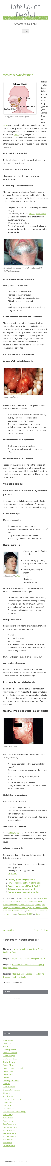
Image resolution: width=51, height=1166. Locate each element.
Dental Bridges (9, 1056)
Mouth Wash (8, 1102)
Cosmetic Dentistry (10, 1052)
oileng (37, 914)
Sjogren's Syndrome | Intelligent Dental (28, 958)
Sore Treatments (9, 1124)
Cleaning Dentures (10, 1049)
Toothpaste (7, 1142)
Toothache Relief (10, 1136)
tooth (16, 134)
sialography (14, 832)
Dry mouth (12, 873)
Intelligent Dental (25, 11)
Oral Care (26, 898)
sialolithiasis (31, 911)
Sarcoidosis (9, 930)
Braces (6, 1046)
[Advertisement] (25, 50)
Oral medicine (8, 1108)
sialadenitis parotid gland (22, 908)
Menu (26, 31)
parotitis (38, 904)
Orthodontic (8, 1118)
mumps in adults (35, 901)
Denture (6, 1083)
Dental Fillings (8, 1065)
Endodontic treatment (11, 1090)
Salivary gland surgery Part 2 (21, 889)
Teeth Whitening (9, 1133)
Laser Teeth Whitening (12, 1099)
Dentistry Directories (11, 1080)
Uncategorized (9, 1146)
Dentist (6, 1077)
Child (18, 576)
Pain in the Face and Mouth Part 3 (24, 886)
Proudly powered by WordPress (15, 1161)
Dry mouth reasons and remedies (23, 892)
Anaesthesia (8, 1040)
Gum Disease (8, 1096)
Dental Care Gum (10, 1059)
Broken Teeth (41, 930)
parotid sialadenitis (26, 904)
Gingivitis (6, 1093)
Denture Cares (9, 1087)
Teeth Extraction (9, 1130)
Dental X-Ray (8, 1074)
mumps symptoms (10, 904)
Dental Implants (9, 1071)
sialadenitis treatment (16, 911)
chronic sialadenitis (20, 901)
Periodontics (8, 1121)
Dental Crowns (9, 1062)
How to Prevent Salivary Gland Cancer (25, 883)
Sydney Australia (10, 1127)
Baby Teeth (7, 1043)
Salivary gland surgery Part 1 (21, 879)
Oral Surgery (8, 1115)
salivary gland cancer (37, 213)
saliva (5, 125)
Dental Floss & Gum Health (13, 1068)
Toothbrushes (8, 1139)
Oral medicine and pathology (14, 1111)
